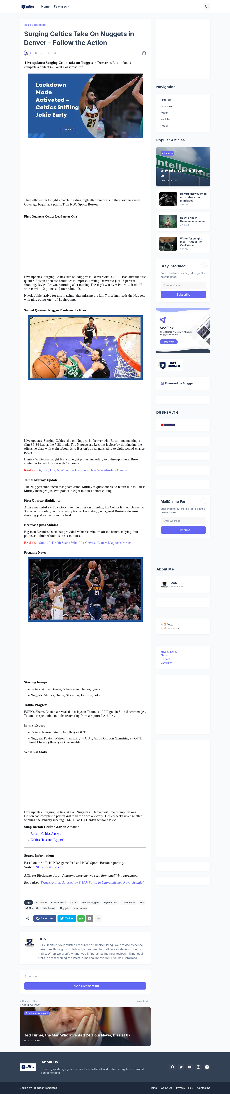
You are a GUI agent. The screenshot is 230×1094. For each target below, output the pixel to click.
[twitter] (181, 1067)
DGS (174, 582)
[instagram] (198, 1067)
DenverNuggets (90, 902)
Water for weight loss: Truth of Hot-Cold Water (192, 242)
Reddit (164, 125)
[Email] (89, 918)
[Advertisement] (85, 168)
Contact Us (167, 659)
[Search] (207, 6)
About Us (166, 1087)
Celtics (74, 902)
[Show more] (98, 918)
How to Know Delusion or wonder (192, 219)
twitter (164, 112)
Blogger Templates (45, 1087)
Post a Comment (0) (85, 986)
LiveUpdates (128, 902)
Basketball (40, 24)
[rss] (207, 1067)
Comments (172, 628)
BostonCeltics (58, 902)
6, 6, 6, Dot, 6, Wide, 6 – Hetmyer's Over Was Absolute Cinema (83, 470)
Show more (177, 586)
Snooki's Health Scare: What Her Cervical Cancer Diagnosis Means (85, 543)
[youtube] (190, 1067)
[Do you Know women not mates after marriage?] (168, 199)
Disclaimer (167, 662)
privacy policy (169, 651)
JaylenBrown (110, 902)
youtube (166, 119)
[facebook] (172, 1067)
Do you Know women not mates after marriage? (193, 197)
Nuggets (64, 908)
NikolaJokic (49, 908)
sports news (80, 908)
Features (60, 6)
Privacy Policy (184, 1087)
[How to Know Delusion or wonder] (168, 221)
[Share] (143, 53)
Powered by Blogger (179, 383)
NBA (142, 902)
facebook (166, 106)
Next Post (142, 1001)
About (164, 655)
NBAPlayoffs (32, 908)
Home (45, 6)
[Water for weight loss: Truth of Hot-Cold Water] (168, 244)
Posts (169, 624)
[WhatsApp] (81, 918)
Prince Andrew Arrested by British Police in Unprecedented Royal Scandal (92, 882)
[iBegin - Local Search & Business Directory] (168, 425)
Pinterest (166, 99)
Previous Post (30, 1001)
